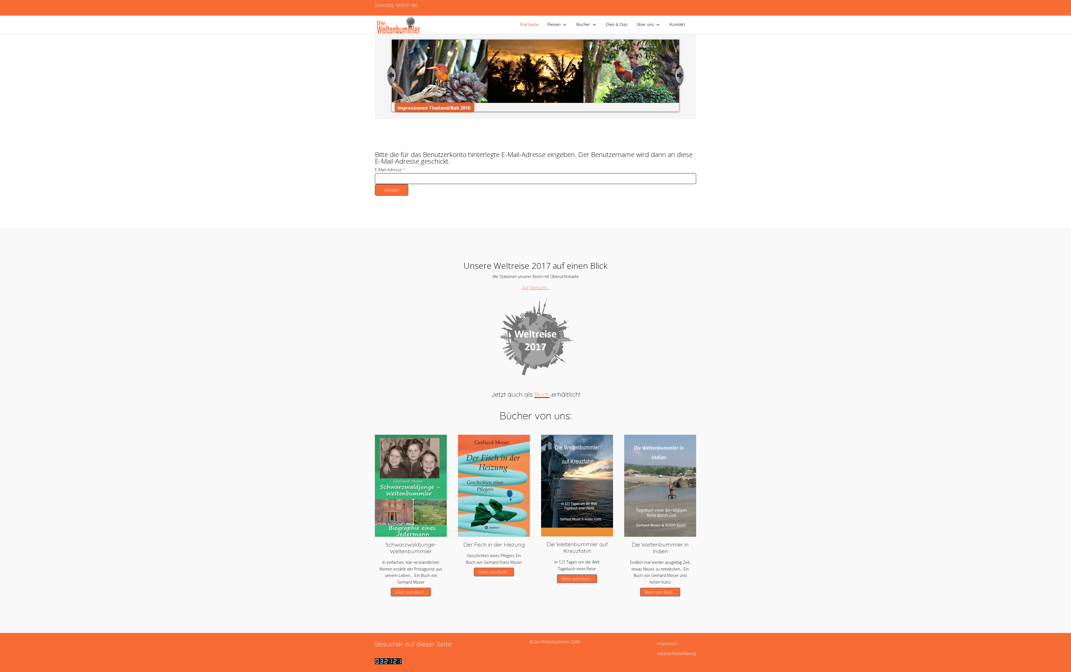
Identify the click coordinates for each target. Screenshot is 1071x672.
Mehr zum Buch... (410, 592)
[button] (411, 485)
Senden (391, 190)
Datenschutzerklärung (676, 653)
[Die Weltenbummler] (398, 25)
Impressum (667, 643)
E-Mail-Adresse (390, 169)
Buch (542, 394)
